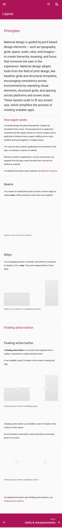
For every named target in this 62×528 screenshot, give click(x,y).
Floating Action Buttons (14, 501)
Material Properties (49, 171)
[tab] (4, 4)
